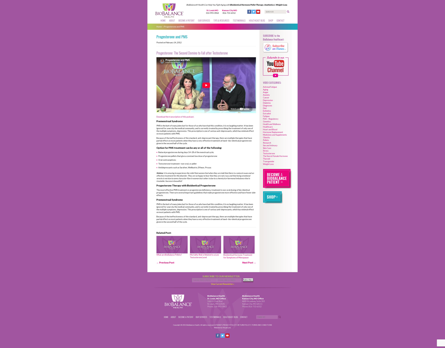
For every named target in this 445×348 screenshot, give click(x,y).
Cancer (266, 97)
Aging (265, 89)
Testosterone (269, 153)
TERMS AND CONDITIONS (262, 325)
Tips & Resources (221, 20)
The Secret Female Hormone (275, 156)
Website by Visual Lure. (222, 328)
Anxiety (266, 95)
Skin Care (267, 148)
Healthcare (268, 127)
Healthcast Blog (257, 20)
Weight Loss (268, 164)
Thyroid (266, 159)
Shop (270, 20)
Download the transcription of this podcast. (175, 117)
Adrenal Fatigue (270, 87)
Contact (280, 20)
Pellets (266, 140)
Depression (268, 100)
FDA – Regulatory (270, 119)
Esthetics (267, 111)
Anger (265, 92)
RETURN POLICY (244, 325)
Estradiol (267, 113)
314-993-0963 (212, 13)
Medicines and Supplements (275, 135)
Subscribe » (248, 280)
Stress (266, 151)
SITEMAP (218, 325)
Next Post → (249, 262)
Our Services (204, 20)
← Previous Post (165, 262)
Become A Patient (186, 20)
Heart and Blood (270, 129)
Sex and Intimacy (270, 145)
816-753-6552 (229, 13)
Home (163, 20)
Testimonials (239, 20)
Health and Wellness (272, 124)
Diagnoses (267, 105)
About (172, 20)
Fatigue (266, 116)
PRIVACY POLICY (230, 325)
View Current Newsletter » (222, 284)
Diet (265, 108)
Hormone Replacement (273, 132)
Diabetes (267, 103)
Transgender (268, 161)
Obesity (266, 137)
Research (267, 143)
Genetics (267, 121)
